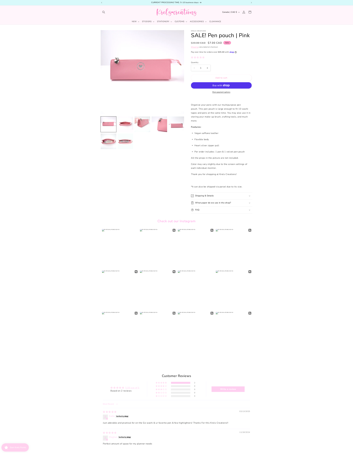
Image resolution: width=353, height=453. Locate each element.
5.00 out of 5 (132, 387)
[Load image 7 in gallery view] (125, 141)
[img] (110, 411)
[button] (104, 12)
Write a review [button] (228, 389)
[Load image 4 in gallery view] (159, 124)
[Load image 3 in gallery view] (142, 124)
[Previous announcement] (102, 2)
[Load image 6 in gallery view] (108, 141)
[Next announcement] (251, 2)
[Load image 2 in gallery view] (125, 124)
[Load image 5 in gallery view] (176, 124)
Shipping (194, 47)
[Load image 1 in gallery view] (108, 124)
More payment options (221, 92)
